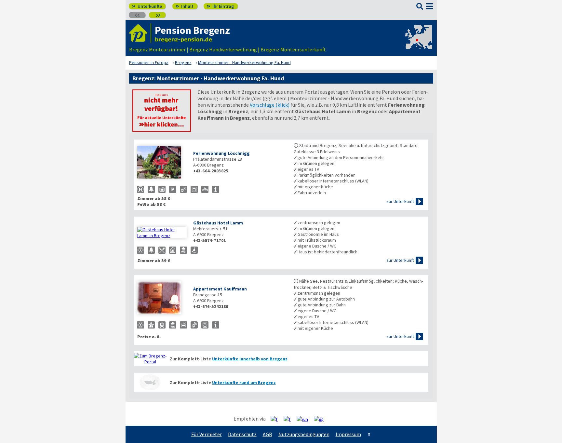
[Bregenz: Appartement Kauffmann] (162, 298)
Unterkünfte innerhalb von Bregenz (250, 359)
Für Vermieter (206, 434)
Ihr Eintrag (220, 6)
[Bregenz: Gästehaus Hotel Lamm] (162, 232)
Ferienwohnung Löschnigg (221, 153)
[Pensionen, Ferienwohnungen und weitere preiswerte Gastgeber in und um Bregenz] (150, 359)
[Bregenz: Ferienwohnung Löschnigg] (162, 163)
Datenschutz (242, 434)
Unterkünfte (147, 6)
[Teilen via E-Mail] (321, 419)
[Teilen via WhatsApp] (305, 419)
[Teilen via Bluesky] (290, 419)
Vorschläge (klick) (269, 104)
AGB (267, 434)
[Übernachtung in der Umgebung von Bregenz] (150, 382)
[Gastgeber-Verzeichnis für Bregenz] (140, 33)
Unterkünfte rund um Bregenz (244, 382)
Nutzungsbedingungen (303, 434)
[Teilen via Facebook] (277, 419)
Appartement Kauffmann (220, 289)
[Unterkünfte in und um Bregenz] (161, 130)
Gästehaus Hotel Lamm (218, 223)
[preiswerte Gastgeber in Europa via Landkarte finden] (418, 43)
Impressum (348, 434)
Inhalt (185, 6)
